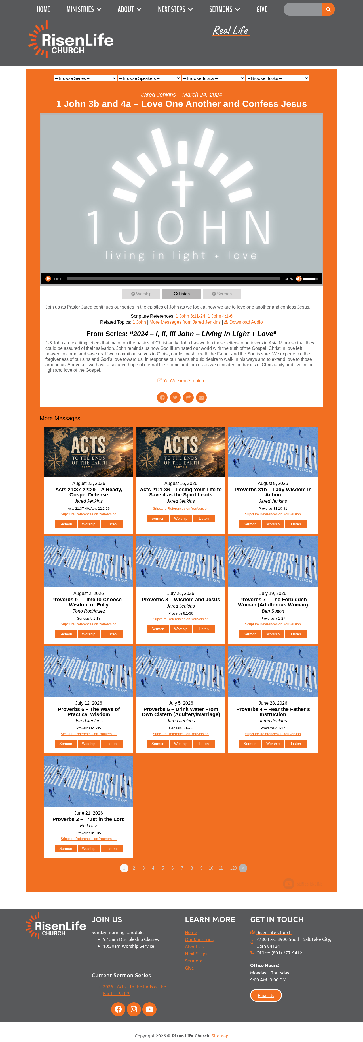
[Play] (48, 279)
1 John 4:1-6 (220, 316)
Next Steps (171, 9)
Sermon (224, 293)
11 (221, 868)
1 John (139, 322)
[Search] (328, 9)
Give (261, 9)
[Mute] (299, 279)
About (126, 9)
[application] (181, 278)
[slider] (173, 278)
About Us (194, 946)
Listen (184, 293)
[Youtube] (149, 1009)
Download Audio (246, 322)
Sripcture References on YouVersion (89, 514)
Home (43, 9)
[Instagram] (134, 1009)
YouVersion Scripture (184, 380)
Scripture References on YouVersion (273, 624)
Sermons (220, 9)
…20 (232, 868)
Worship (143, 293)
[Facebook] (118, 1009)
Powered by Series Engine (302, 883)
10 (211, 868)
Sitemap (220, 1035)
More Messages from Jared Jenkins (185, 322)
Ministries (80, 9)
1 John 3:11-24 (190, 316)
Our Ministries (199, 939)
